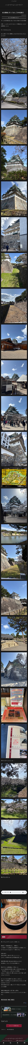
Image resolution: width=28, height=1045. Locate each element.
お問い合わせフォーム (20, 1040)
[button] (25, 512)
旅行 (13, 999)
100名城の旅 (5, 999)
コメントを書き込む (14, 1025)
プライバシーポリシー (7, 1040)
